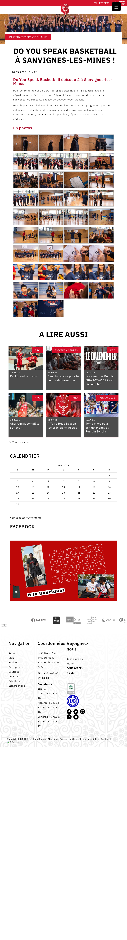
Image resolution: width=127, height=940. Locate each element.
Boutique (14, 671)
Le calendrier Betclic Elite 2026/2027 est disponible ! (99, 380)
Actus (12, 653)
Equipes (13, 662)
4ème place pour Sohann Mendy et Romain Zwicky (97, 427)
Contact (13, 676)
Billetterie (101, 3)
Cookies (105, 739)
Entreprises (16, 667)
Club (11, 657)
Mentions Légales (57, 739)
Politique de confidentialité (84, 739)
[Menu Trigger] (116, 6)
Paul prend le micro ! (24, 376)
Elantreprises (17, 685)
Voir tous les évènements (26, 517)
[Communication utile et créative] (13, 742)
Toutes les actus (22, 442)
